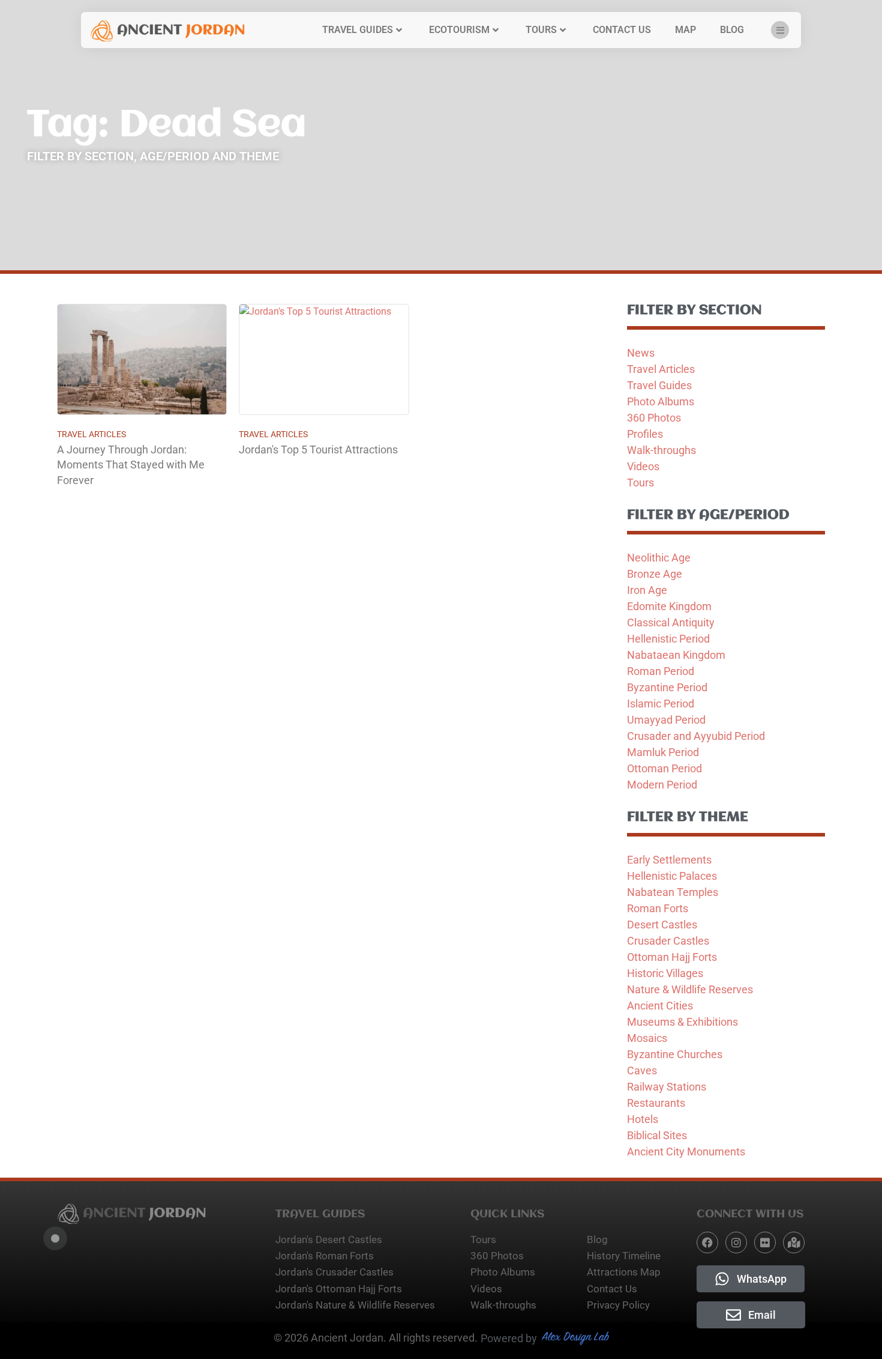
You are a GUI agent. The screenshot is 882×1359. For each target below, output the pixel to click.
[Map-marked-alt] (794, 1242)
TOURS (541, 29)
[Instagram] (736, 1242)
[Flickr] (765, 1242)
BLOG (732, 29)
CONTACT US (622, 29)
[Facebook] (707, 1242)
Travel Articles (91, 434)
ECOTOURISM (459, 29)
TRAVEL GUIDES (357, 29)
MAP (685, 29)
